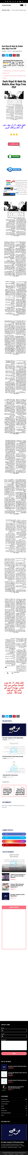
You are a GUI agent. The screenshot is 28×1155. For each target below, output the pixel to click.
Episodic (3, 1108)
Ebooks (2, 1106)
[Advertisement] (14, 27)
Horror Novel (4, 1110)
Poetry (2, 1115)
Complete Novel (18, 51)
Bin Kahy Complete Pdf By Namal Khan (12, 1142)
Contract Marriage (5, 1101)
